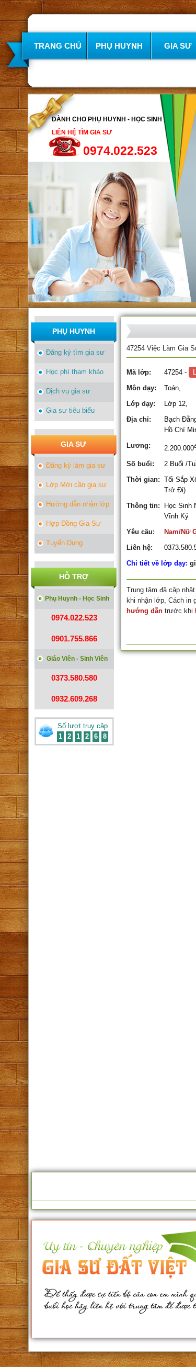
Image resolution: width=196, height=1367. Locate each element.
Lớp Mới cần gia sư (76, 485)
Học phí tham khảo (74, 372)
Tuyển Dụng (64, 543)
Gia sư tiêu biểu (70, 410)
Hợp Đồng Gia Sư (73, 523)
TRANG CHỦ (58, 45)
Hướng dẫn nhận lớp (77, 504)
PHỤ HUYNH (119, 45)
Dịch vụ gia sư (68, 391)
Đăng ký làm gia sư (76, 465)
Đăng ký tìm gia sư (75, 352)
